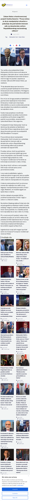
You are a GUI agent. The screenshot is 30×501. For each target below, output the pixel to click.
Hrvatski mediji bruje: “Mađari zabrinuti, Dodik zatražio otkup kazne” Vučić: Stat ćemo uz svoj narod (7, 400)
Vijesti (15, 11)
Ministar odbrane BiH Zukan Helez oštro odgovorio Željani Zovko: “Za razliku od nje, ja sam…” (22, 256)
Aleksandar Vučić (13, 37)
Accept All (15, 489)
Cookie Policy (20, 485)
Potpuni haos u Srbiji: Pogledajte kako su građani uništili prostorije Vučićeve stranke (7, 372)
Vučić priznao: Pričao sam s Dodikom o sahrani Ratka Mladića (7, 254)
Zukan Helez (22, 37)
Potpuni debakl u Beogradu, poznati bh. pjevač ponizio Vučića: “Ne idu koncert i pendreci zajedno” (22, 312)
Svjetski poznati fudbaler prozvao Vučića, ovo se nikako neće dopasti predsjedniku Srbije (7, 312)
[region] (15, 487)
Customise (15, 493)
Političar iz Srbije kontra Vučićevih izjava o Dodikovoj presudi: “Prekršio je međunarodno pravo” (7, 466)
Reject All (15, 497)
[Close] (28, 476)
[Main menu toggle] (26, 5)
